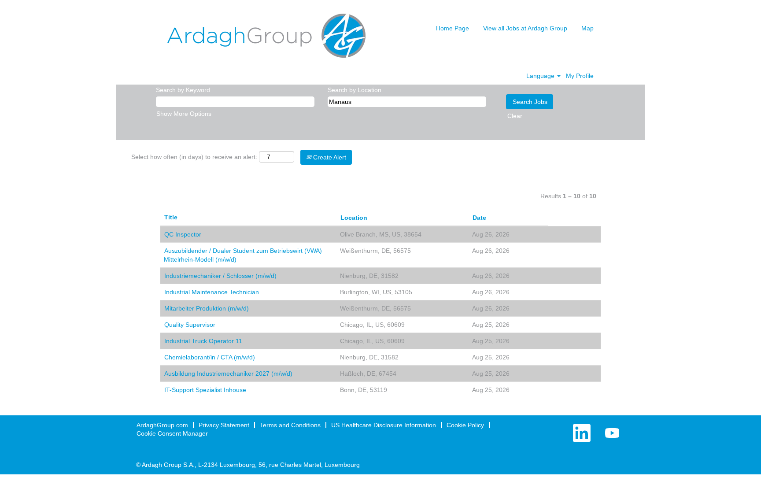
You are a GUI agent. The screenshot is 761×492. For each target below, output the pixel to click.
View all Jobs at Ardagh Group (525, 28)
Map (587, 28)
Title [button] (170, 217)
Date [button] (479, 217)
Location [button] (353, 217)
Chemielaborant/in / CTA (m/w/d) (209, 357)
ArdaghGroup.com (162, 425)
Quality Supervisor (189, 324)
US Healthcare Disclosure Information (383, 425)
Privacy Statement (224, 425)
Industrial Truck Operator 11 (203, 340)
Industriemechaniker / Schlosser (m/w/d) (220, 275)
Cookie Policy (465, 425)
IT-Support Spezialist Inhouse (205, 389)
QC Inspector (182, 234)
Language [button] (541, 75)
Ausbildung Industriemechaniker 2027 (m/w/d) (228, 373)
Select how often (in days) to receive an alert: (194, 156)
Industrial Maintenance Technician (211, 292)
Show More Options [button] (183, 113)
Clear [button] (514, 115)
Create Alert (328, 157)
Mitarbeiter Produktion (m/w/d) (206, 308)
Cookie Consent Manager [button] (172, 433)
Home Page (452, 28)
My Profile (580, 75)
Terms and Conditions (290, 425)
